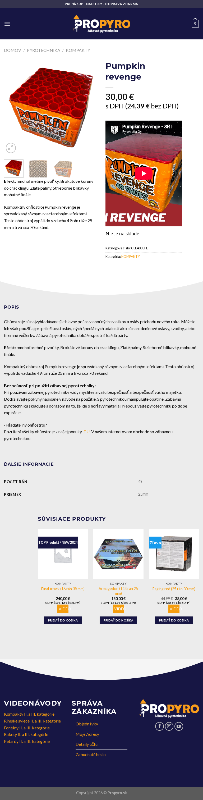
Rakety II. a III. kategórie (26, 734)
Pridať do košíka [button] (63, 620)
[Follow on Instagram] (169, 726)
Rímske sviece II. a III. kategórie (32, 720)
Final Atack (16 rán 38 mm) (63, 589)
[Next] (89, 107)
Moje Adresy (87, 734)
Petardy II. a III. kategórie (27, 741)
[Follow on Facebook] (159, 726)
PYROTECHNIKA (43, 50)
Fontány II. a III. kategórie (27, 727)
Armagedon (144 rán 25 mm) (118, 591)
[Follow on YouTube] (178, 726)
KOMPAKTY (78, 50)
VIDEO (65, 609)
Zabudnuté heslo (91, 754)
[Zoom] (11, 148)
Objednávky (87, 723)
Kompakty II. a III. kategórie (29, 713)
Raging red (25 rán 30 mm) (173, 589)
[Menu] (7, 23)
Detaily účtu (87, 744)
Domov (12, 50)
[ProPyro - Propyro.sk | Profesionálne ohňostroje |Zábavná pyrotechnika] (102, 24)
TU (87, 431)
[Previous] (12, 107)
